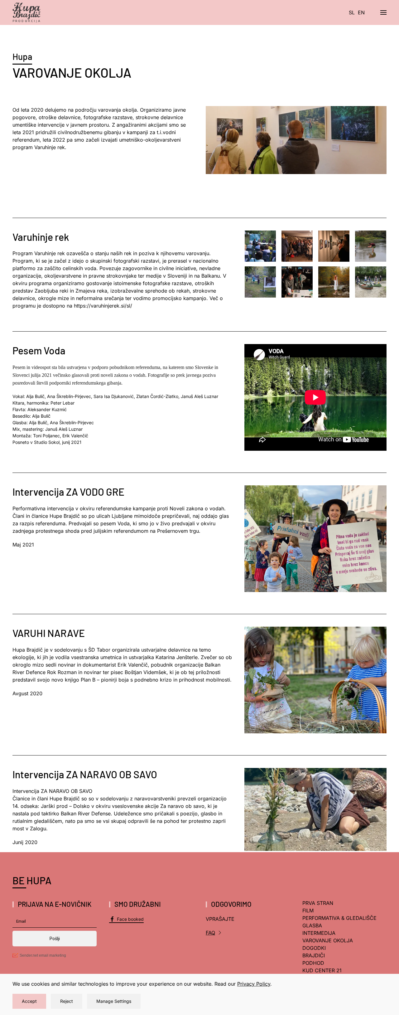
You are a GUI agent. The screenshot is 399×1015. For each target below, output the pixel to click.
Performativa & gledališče (339, 918)
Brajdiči (313, 955)
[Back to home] (26, 12)
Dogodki (314, 948)
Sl (352, 12)
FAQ (210, 933)
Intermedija (318, 933)
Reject (66, 1001)
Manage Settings (113, 1001)
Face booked (130, 919)
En (361, 12)
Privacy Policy (253, 984)
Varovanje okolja (327, 940)
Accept (29, 1001)
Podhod (313, 963)
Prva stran (317, 903)
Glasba (312, 925)
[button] (383, 12)
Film (308, 910)
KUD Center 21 (322, 970)
